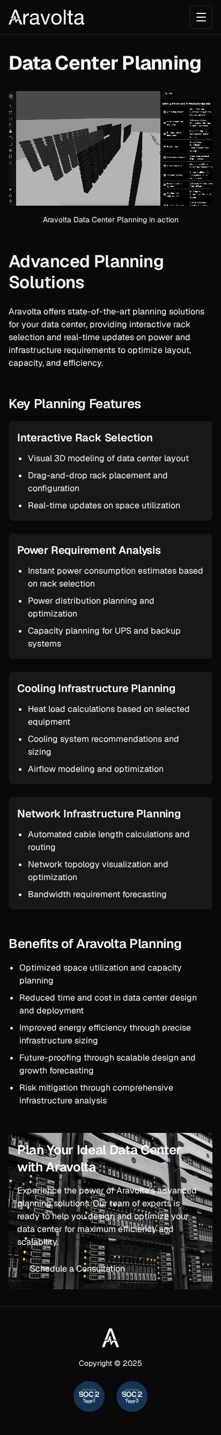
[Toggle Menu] (201, 17)
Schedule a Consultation (77, 1268)
